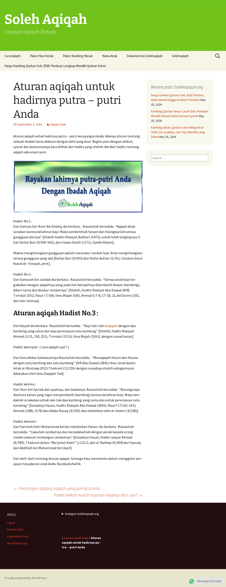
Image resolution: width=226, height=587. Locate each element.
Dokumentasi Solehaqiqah (144, 56)
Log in (11, 523)
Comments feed (17, 536)
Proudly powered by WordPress (25, 578)
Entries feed (15, 529)
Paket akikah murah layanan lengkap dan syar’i (98, 495)
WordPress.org (17, 543)
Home (66, 538)
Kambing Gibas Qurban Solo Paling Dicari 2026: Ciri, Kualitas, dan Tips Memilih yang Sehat (178, 132)
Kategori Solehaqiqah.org (82, 514)
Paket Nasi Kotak (41, 56)
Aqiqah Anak (58, 124)
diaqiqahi (111, 325)
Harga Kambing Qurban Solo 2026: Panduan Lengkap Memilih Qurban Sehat (55, 66)
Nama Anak (109, 56)
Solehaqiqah (180, 56)
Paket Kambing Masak (78, 56)
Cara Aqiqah (12, 56)
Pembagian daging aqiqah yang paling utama (56, 488)
